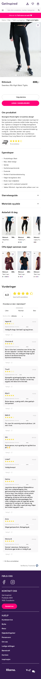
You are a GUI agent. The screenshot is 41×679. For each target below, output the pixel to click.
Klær (9, 20)
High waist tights (32, 20)
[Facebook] (4, 582)
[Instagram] (12, 582)
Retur (4, 628)
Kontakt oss (9, 606)
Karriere (5, 655)
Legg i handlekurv (20, 103)
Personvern (6, 637)
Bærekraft (6, 651)
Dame (4, 20)
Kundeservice (7, 620)
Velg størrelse (21, 97)
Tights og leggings (18, 20)
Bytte (4, 624)
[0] (32, 4)
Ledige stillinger (8, 646)
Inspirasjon (6, 659)
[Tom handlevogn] (38, 4)
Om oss (5, 642)
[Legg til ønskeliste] (38, 25)
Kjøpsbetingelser (8, 633)
